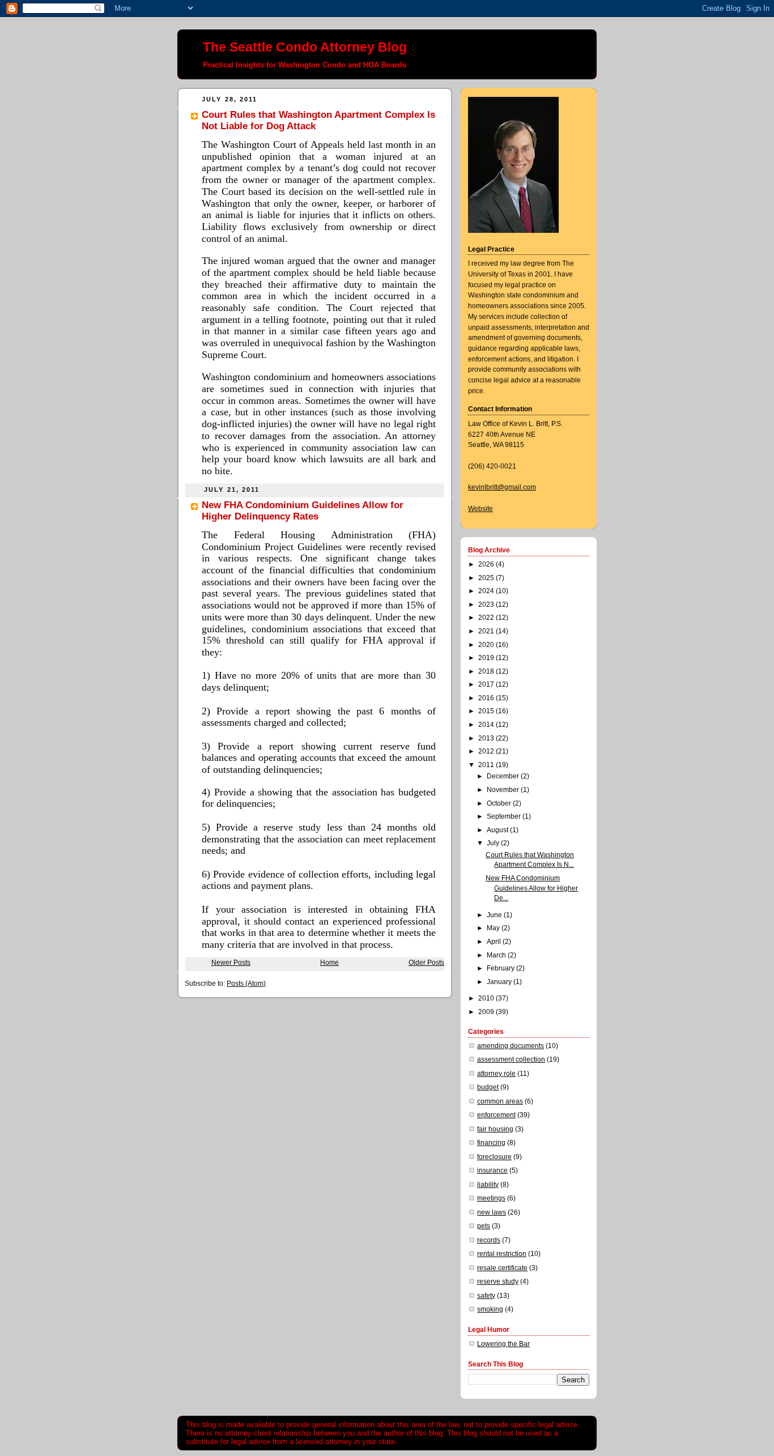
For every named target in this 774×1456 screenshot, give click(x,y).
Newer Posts (230, 963)
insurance (492, 1170)
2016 (487, 698)
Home (329, 963)
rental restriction (501, 1254)
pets (483, 1226)
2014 (487, 725)
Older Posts (426, 963)
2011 (487, 765)
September (504, 816)
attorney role (496, 1074)
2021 (487, 631)
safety (486, 1296)
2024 (487, 591)
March (497, 955)
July (494, 843)
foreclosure (494, 1157)
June (495, 915)
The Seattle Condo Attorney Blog (305, 47)
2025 (487, 578)
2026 (487, 564)
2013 (487, 738)
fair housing (495, 1129)
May (494, 928)
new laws (491, 1212)
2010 (487, 998)
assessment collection (511, 1059)
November (504, 790)
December (504, 776)
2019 (487, 658)
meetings (491, 1198)
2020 (487, 645)
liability (488, 1185)
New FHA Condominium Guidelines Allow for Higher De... (532, 888)
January (500, 982)
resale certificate (502, 1268)
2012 (487, 751)
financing (491, 1143)
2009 (487, 1012)
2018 (487, 671)
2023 (487, 604)
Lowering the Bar (503, 1344)
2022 (487, 617)
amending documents (510, 1046)
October (500, 803)
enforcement (496, 1115)
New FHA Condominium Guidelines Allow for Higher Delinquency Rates (302, 511)
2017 (487, 684)
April (495, 942)
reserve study (497, 1281)
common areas (500, 1101)
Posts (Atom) (246, 983)
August (498, 830)
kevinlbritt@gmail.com (502, 487)
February (501, 968)
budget (488, 1087)
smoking (490, 1309)
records (488, 1240)
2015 (487, 711)
